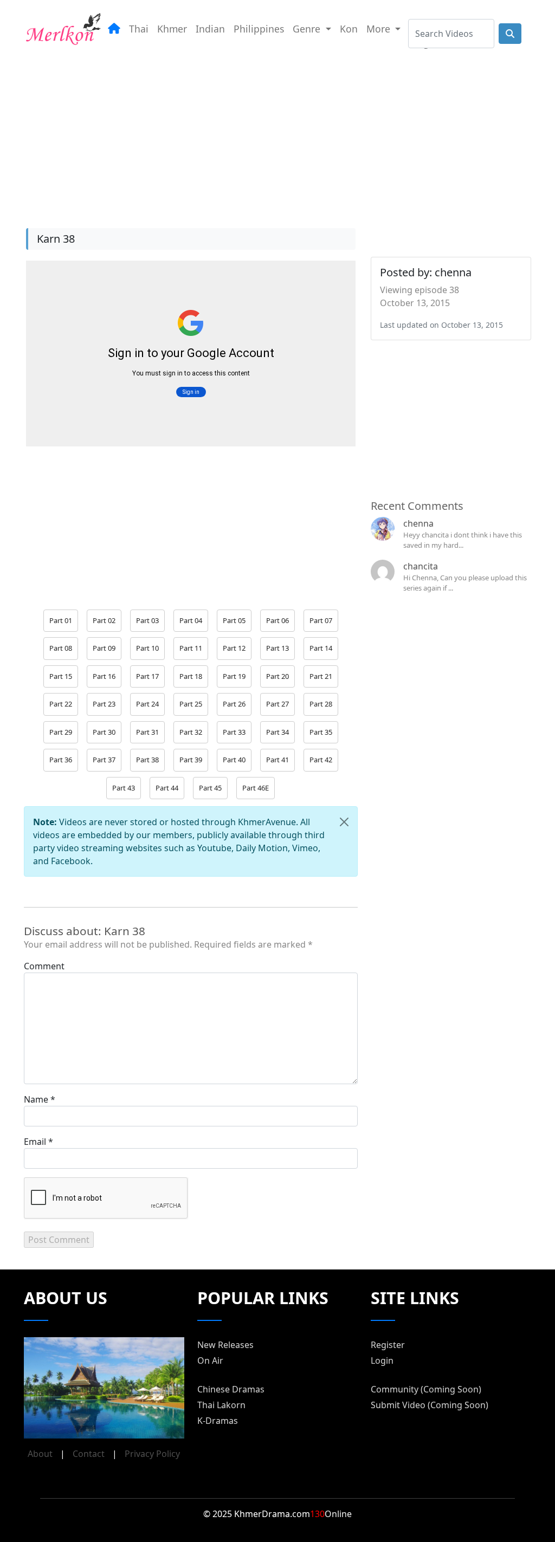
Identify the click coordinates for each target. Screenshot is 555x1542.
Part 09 (104, 648)
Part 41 (277, 759)
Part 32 (190, 732)
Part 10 (147, 648)
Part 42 (320, 759)
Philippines (259, 28)
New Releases (225, 1345)
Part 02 (104, 620)
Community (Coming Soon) (426, 1389)
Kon (349, 28)
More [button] (379, 28)
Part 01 (60, 620)
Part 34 (277, 732)
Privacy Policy (152, 1454)
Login (382, 1360)
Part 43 (123, 788)
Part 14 (320, 648)
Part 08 (60, 648)
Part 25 (190, 704)
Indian (210, 28)
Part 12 (234, 648)
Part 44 (167, 788)
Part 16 (104, 676)
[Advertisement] (277, 135)
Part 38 (147, 759)
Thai (139, 28)
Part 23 (104, 704)
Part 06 (277, 620)
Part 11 (190, 648)
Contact (89, 1454)
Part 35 (320, 732)
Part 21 (320, 676)
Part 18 (190, 676)
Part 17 (147, 676)
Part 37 (104, 759)
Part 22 (60, 704)
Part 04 (190, 620)
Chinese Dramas (230, 1389)
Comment (44, 966)
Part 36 (60, 759)
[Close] (344, 822)
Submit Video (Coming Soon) (429, 1405)
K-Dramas (217, 1421)
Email (35, 1142)
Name (36, 1099)
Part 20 (277, 676)
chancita (420, 566)
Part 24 (147, 704)
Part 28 (320, 704)
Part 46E (255, 788)
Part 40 (234, 759)
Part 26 (234, 704)
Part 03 (147, 620)
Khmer (172, 28)
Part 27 (277, 704)
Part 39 (190, 759)
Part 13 (277, 648)
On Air (210, 1360)
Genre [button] (308, 28)
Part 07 (320, 620)
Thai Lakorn (221, 1405)
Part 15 (60, 676)
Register (388, 1345)
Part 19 (234, 676)
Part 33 (234, 732)
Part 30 (104, 732)
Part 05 (234, 620)
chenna (418, 523)
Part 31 (147, 732)
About (40, 1454)
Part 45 (210, 788)
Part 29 (60, 732)
